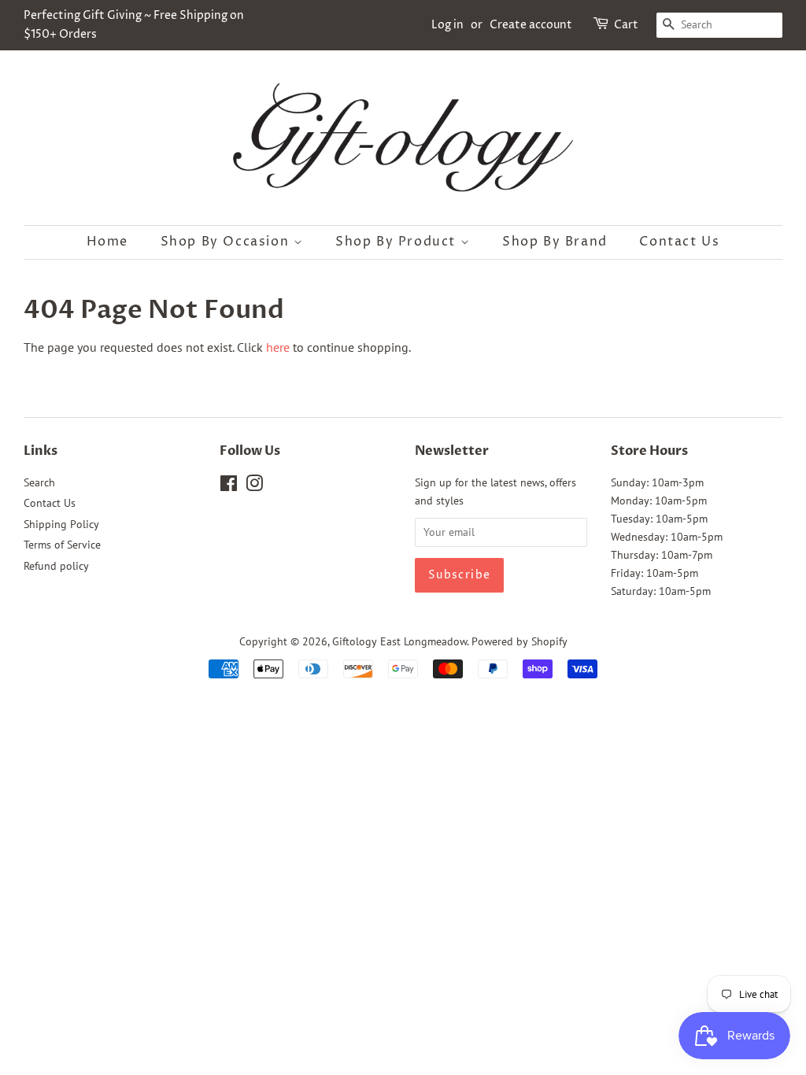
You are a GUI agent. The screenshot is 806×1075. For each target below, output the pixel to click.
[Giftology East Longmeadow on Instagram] (254, 486)
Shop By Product (397, 241)
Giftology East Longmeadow (399, 641)
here (278, 347)
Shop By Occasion (227, 241)
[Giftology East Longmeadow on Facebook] (229, 486)
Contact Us (679, 241)
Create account (531, 24)
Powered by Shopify (519, 641)
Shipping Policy (61, 524)
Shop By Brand (555, 241)
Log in (447, 24)
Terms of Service (62, 545)
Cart (626, 24)
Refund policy (56, 566)
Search (39, 482)
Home (107, 241)
